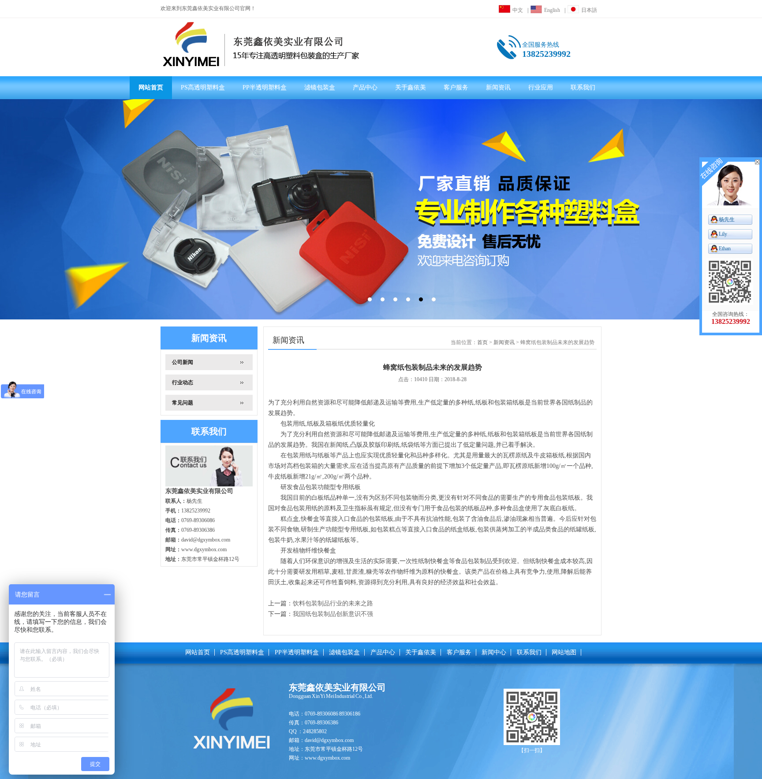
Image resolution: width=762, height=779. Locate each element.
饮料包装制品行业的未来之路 (333, 603)
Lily (723, 234)
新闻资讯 (498, 87)
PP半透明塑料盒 (265, 87)
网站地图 (564, 652)
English (552, 10)
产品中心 (365, 87)
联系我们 (583, 87)
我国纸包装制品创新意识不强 (333, 614)
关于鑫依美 (410, 87)
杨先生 (727, 219)
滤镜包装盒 (319, 87)
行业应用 (540, 87)
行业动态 (182, 382)
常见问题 (182, 403)
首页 (482, 342)
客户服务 (456, 87)
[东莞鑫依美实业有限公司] (265, 44)
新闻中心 (494, 652)
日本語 (589, 10)
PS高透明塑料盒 (203, 87)
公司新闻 (182, 362)
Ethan (725, 248)
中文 (517, 10)
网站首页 (150, 87)
